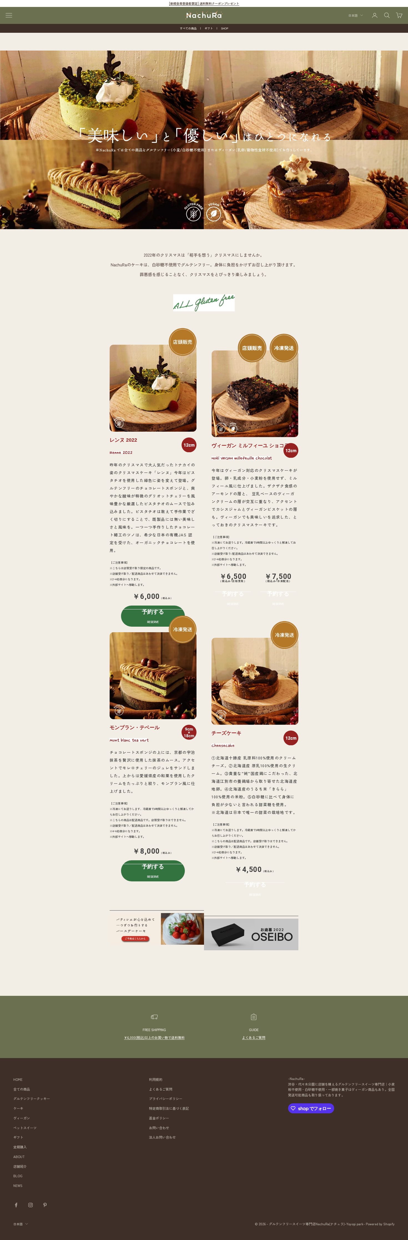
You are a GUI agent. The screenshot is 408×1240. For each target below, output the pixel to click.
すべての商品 (188, 28)
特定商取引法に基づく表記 (169, 1108)
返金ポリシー (159, 1118)
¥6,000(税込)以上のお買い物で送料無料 (154, 1037)
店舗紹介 (20, 1166)
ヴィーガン (21, 1118)
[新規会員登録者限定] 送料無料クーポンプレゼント (204, 3)
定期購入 (20, 1146)
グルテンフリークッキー (31, 1098)
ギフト (209, 28)
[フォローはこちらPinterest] (45, 1205)
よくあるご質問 (253, 1037)
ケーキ (18, 1108)
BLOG (17, 1175)
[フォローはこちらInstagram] (30, 1205)
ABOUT (19, 1156)
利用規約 (155, 1079)
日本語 (352, 15)
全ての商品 (21, 1089)
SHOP (224, 28)
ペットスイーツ (25, 1127)
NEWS (17, 1185)
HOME (17, 1079)
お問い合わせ (159, 1127)
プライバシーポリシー (165, 1098)
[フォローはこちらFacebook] (16, 1205)
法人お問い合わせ (162, 1137)
